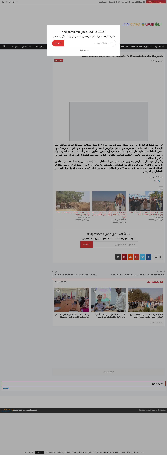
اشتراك (58, 43)
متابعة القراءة (83, 50)
